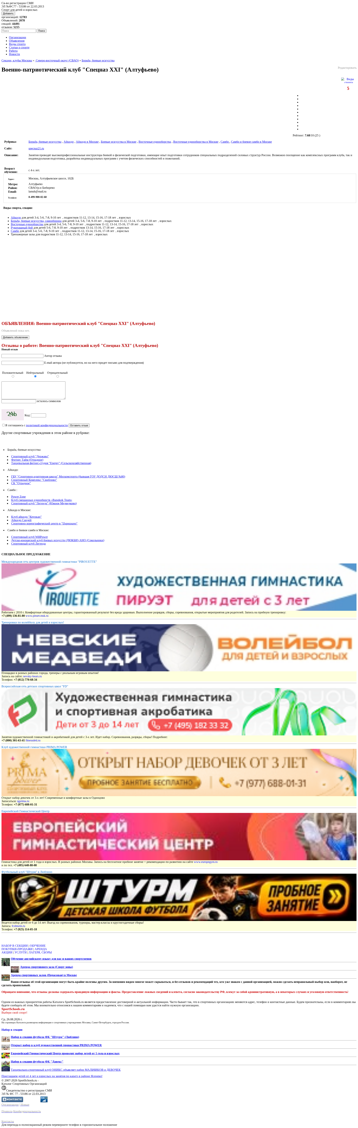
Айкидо (69, 141)
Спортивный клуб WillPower (29, 536)
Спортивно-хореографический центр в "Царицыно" (44, 523)
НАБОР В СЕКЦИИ (14, 945)
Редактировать (347, 67)
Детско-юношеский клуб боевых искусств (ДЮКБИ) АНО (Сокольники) (57, 540)
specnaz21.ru (36, 148)
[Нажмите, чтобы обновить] (12, 414)
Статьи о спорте (19, 47)
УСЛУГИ (21, 952)
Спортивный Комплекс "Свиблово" (34, 479)
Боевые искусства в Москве (118, 141)
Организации (17, 37)
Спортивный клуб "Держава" (30, 456)
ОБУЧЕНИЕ (38, 945)
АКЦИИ (6, 952)
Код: (28, 415)
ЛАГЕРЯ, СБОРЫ (40, 952)
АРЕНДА (41, 949)
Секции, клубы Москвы (16, 60)
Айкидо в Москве (87, 141)
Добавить (8, 13)
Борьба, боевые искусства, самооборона (36, 220)
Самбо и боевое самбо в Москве (251, 141)
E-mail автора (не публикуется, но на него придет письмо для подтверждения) (94, 362)
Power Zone (18, 496)
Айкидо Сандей (21, 520)
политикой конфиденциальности (47, 425)
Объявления (16, 40)
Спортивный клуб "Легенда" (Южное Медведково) (44, 503)
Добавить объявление (15, 337)
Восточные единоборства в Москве (195, 141)
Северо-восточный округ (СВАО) (57, 60)
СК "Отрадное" (21, 483)
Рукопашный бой (22, 227)
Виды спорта (17, 44)
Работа (13, 50)
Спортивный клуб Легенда (28, 543)
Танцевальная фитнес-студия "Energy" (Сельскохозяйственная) (51, 463)
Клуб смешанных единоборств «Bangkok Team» (41, 500)
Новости (14, 54)
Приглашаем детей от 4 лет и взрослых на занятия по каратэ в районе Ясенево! (51, 1076)
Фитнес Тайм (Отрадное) (27, 459)
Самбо (225, 141)
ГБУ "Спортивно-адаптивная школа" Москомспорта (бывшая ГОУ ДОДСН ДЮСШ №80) (68, 476)
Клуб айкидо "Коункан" (26, 516)
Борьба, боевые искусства (98, 60)
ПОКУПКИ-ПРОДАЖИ (17, 949)
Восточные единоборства (155, 141)
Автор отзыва (53, 355)
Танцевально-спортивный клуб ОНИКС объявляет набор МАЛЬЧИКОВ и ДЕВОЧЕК (66, 1069)
